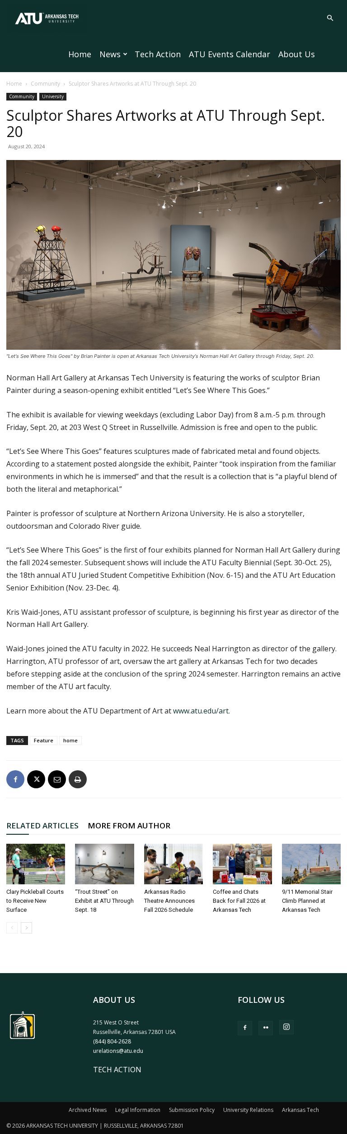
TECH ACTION (117, 1070)
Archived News (88, 1110)
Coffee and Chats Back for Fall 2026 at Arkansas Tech (239, 900)
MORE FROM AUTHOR (129, 825)
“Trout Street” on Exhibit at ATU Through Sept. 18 (104, 900)
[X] (36, 779)
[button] (330, 18)
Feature (43, 740)
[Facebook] (15, 779)
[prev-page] (12, 927)
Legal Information (137, 1110)
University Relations (248, 1110)
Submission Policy (192, 1110)
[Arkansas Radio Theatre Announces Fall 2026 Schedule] (173, 864)
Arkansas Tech (300, 1110)
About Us (296, 54)
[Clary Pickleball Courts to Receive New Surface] (35, 864)
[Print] (78, 779)
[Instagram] (286, 1027)
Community (45, 83)
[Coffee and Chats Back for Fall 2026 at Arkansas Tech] (242, 864)
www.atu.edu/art (201, 711)
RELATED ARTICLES (42, 825)
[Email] (57, 779)
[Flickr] (265, 1028)
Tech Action (158, 54)
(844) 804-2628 (112, 1041)
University (53, 96)
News (110, 54)
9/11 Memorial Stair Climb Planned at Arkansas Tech (307, 900)
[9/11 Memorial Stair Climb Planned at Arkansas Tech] (311, 864)
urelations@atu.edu (118, 1051)
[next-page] (26, 927)
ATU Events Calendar (229, 54)
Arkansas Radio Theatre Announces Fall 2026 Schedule (169, 900)
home (70, 740)
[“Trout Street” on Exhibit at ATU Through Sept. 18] (104, 864)
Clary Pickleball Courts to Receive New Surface (35, 900)
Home (79, 54)
